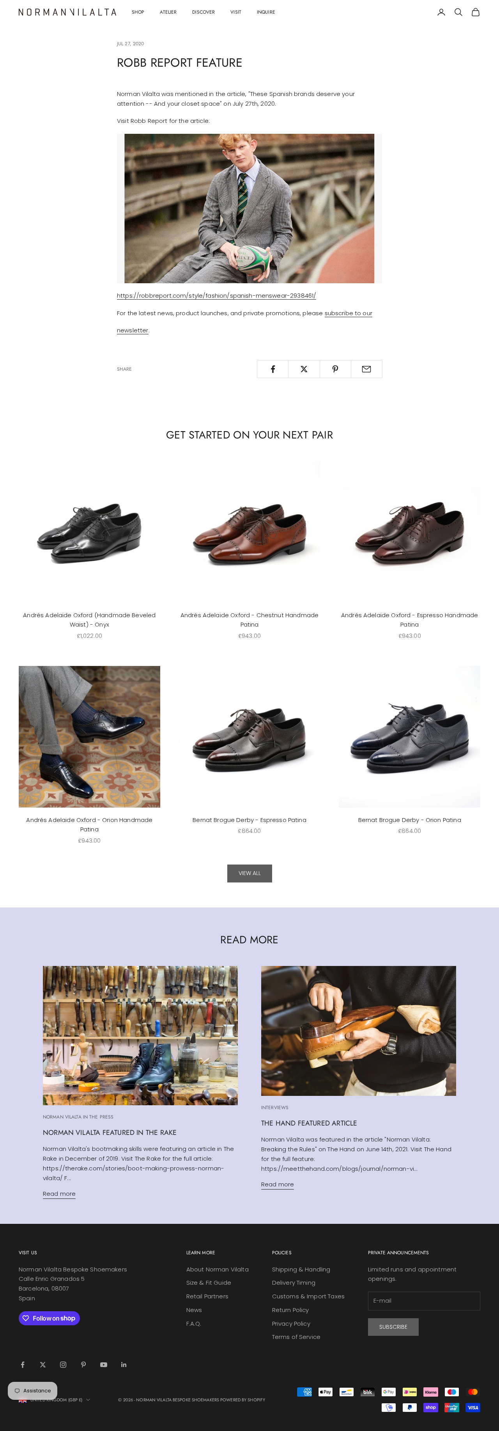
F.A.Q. (194, 1323)
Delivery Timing (293, 1282)
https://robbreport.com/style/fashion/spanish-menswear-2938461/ (216, 295)
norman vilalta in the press (78, 1116)
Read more (59, 1194)
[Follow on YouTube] (104, 1365)
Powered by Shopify (242, 1400)
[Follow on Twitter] (43, 1365)
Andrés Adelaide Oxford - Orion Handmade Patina (89, 825)
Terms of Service (296, 1337)
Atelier (168, 12)
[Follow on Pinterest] (83, 1365)
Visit (235, 12)
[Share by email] (366, 369)
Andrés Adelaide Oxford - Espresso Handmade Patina (409, 620)
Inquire (266, 12)
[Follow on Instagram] (63, 1365)
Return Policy (290, 1310)
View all (250, 873)
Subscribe (393, 1327)
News (194, 1310)
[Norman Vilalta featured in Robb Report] (249, 208)
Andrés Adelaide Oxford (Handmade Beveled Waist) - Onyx (89, 620)
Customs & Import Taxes (308, 1296)
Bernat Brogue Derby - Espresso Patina (249, 820)
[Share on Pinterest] (335, 369)
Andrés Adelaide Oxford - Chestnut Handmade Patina (249, 620)
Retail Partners (207, 1296)
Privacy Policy (291, 1323)
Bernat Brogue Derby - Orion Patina (409, 820)
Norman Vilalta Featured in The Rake (110, 1132)
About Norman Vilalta (217, 1269)
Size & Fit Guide (208, 1282)
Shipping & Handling (301, 1269)
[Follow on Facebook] (23, 1365)
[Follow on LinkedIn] (124, 1365)
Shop (138, 12)
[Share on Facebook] (272, 369)
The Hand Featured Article (309, 1123)
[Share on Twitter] (303, 369)
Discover (203, 12)
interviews (274, 1107)
